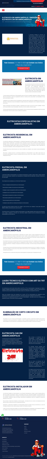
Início (3, 21)
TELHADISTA (4, 439)
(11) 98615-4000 (39, 6)
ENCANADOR (4, 441)
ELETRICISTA (4, 449)
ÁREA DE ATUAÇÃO (27, 431)
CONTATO (25, 429)
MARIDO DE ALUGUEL (5, 444)
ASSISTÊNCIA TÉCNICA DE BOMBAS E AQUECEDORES (11, 446)
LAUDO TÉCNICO (5, 451)
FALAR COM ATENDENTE (38, 3)
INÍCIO (25, 426)
